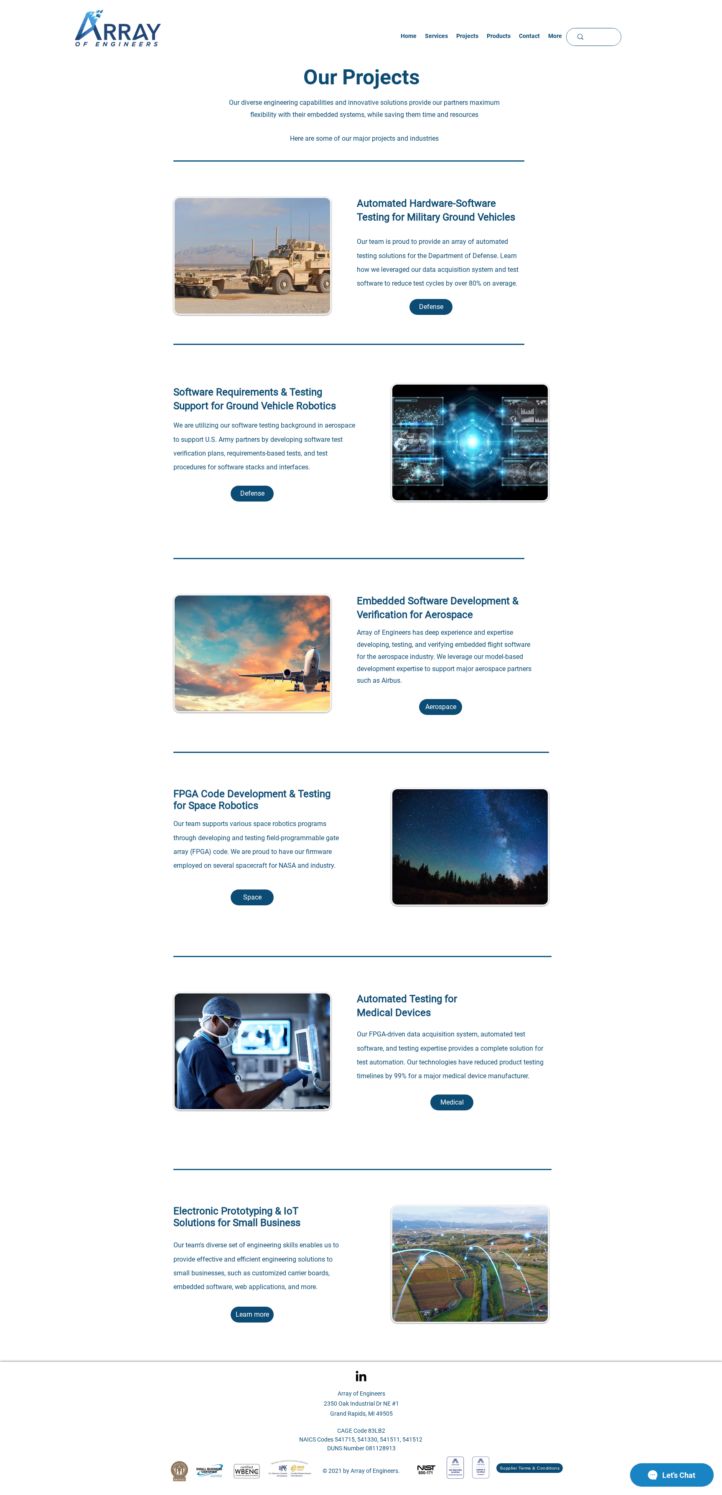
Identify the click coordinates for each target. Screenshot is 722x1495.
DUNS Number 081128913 (361, 1448)
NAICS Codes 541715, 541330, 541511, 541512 (361, 1439)
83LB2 (376, 1430)
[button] (467, 36)
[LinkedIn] (361, 1376)
